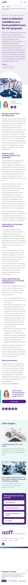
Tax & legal (8, 67)
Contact (21, 538)
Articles (8, 6)
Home (3, 6)
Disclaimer (4, 540)
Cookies (16, 540)
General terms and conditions (9, 538)
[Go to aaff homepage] (4, 2)
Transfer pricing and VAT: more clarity (12, 445)
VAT (24, 266)
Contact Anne (14, 401)
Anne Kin (13, 102)
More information (22, 580)
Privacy (10, 540)
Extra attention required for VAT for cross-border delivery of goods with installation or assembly (14, 479)
